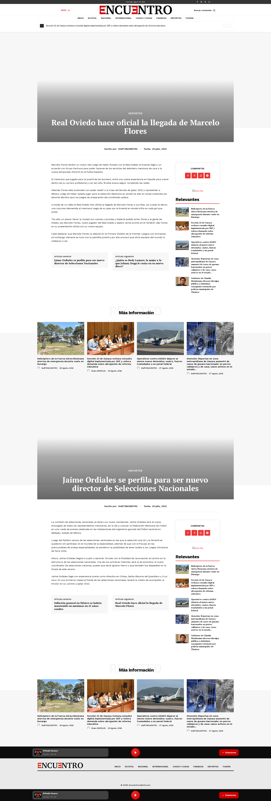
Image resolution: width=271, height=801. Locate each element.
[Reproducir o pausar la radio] (135, 795)
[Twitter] (205, 2)
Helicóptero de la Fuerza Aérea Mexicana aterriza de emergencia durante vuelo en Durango (205, 212)
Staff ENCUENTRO (127, 149)
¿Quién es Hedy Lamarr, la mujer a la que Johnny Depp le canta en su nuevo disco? (139, 263)
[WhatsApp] (209, 2)
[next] (229, 26)
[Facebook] (197, 2)
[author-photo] (39, 368)
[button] (205, 10)
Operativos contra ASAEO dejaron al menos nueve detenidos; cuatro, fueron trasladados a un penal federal (95, 25)
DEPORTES (135, 113)
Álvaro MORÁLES (98, 371)
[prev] (225, 26)
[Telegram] (207, 175)
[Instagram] (201, 2)
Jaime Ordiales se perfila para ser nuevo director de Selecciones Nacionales (79, 262)
